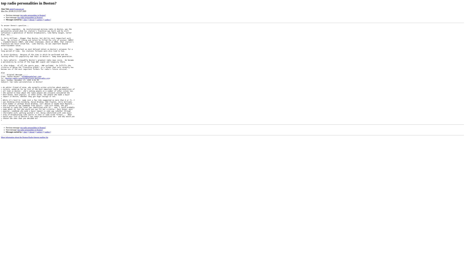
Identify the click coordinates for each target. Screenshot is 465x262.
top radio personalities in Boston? (33, 15)
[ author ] (47, 20)
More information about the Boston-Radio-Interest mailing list (24, 137)
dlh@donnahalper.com (31, 76)
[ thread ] (31, 20)
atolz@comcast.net (16, 9)
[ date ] (25, 20)
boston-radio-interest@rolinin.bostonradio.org (27, 78)
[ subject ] (39, 20)
